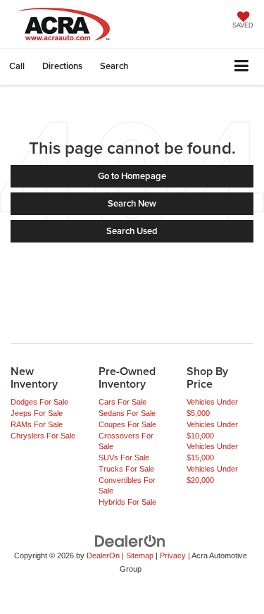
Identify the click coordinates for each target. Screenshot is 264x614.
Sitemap (139, 555)
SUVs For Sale (124, 457)
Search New (132, 203)
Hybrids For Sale (127, 502)
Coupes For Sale (127, 424)
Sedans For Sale (127, 413)
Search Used (132, 231)
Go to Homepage (132, 176)
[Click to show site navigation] (242, 67)
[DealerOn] (130, 540)
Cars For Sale (122, 402)
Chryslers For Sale (43, 435)
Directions (62, 66)
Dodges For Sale (39, 402)
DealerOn (103, 555)
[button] (17, 66)
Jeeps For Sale (37, 413)
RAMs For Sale (37, 424)
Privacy (173, 555)
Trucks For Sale (126, 469)
